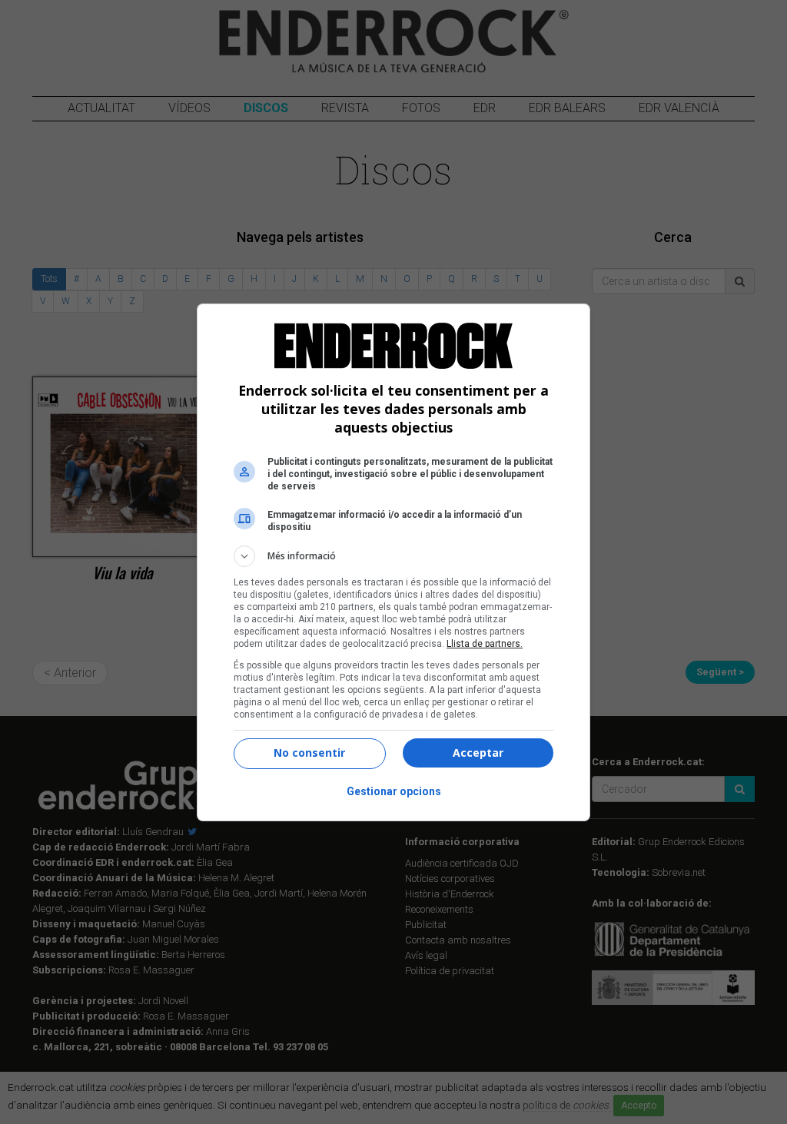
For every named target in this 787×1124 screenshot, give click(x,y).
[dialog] (393, 562)
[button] (393, 556)
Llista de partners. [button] (485, 643)
